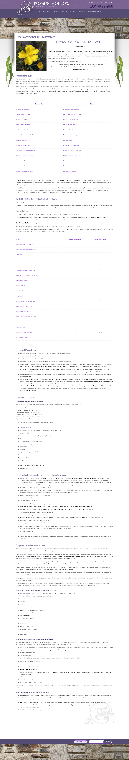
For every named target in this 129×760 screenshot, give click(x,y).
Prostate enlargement (25, 593)
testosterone (67, 548)
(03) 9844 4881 (101, 6)
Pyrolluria (22, 449)
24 (97, 585)
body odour (29, 632)
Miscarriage (23, 463)
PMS (21, 438)
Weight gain (23, 457)
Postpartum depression (26, 455)
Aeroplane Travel (22, 16)
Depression (23, 425)
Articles (56, 11)
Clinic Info (27, 11)
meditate (100, 702)
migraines (28, 427)
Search (107, 742)
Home (19, 11)
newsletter (79, 742)
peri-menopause (32, 441)
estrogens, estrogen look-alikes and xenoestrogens (35, 554)
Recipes (64, 11)
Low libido (22, 601)
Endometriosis (23, 446)
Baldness (22, 621)
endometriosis (49, 523)
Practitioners (47, 11)
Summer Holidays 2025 (95, 11)
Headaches (23, 427)
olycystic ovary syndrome (27, 452)
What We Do (36, 11)
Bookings (72, 11)
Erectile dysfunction (25, 599)
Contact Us (81, 11)
